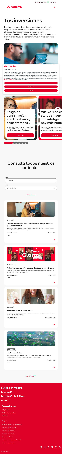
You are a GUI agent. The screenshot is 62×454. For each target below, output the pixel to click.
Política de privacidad (9, 428)
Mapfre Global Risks (12, 396)
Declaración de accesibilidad (11, 440)
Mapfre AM (5, 410)
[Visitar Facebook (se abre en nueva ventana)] (41, 447)
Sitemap (5, 416)
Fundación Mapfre (11, 387)
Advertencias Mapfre (9, 443)
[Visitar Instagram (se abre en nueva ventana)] (48, 447)
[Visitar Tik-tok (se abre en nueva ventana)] (59, 447)
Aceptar (31, 90)
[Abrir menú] (54, 7)
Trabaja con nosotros (9, 413)
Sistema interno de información (12, 425)
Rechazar (31, 86)
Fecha (6, 185)
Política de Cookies (9, 79)
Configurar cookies (31, 83)
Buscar (6, 177)
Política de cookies (8, 431)
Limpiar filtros (31, 195)
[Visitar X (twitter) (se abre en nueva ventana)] (56, 447)
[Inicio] (7, 7)
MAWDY (6, 400)
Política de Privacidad (21, 79)
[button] (8, 143)
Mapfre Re (7, 392)
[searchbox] (31, 180)
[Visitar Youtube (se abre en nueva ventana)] (45, 447)
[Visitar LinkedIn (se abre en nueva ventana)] (52, 447)
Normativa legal (7, 437)
